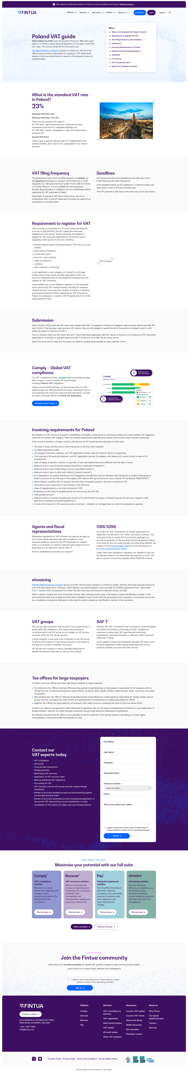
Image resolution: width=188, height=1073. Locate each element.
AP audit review (110, 1032)
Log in (151, 12)
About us (122, 12)
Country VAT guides (135, 1011)
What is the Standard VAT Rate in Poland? (129, 32)
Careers (152, 1023)
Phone (107, 794)
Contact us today (29, 1014)
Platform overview (104, 927)
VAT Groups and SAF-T (121, 62)
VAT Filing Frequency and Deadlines (127, 40)
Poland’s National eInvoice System (47, 585)
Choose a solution (113, 783)
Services (83, 12)
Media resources (134, 1025)
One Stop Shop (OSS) (120, 546)
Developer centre (134, 1034)
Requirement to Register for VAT (125, 36)
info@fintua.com (26, 1029)
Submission (117, 43)
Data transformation (112, 1023)
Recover (84, 1020)
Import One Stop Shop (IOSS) (113, 549)
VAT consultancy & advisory (112, 1012)
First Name (109, 742)
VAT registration (110, 1018)
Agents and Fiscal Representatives (126, 51)
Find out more (43, 912)
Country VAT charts (135, 1016)
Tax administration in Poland (44, 50)
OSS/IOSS (116, 55)
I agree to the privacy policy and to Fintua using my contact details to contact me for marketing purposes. (129, 828)
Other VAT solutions (112, 1037)
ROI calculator (132, 1029)
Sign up (79, 988)
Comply (83, 1011)
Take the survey (127, 4)
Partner (109, 12)
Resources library (134, 1020)
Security (153, 1028)
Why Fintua (154, 1011)
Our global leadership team (156, 1017)
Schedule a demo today (44, 403)
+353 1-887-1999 (27, 1027)
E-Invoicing (116, 59)
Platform (70, 12)
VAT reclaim (108, 1028)
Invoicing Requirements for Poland (126, 47)
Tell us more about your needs (118, 804)
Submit (116, 836)
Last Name (109, 752)
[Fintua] (26, 12)
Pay (82, 1025)
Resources (96, 12)
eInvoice (84, 1016)
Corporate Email (112, 773)
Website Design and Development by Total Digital (94, 1069)
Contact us (139, 12)
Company (109, 762)
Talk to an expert (80, 927)
